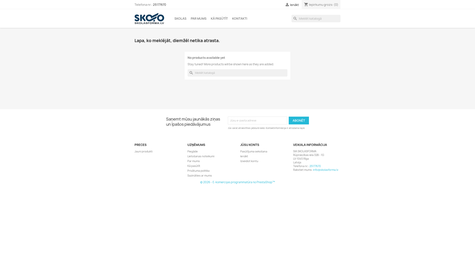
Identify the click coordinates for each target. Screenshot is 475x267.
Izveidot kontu (249, 161)
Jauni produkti (144, 151)
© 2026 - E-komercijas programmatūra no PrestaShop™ (237, 182)
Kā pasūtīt (219, 19)
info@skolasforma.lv (325, 170)
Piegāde (192, 151)
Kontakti (239, 19)
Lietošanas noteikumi (200, 156)
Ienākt (244, 156)
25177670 (159, 5)
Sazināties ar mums (199, 175)
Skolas (180, 19)
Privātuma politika (198, 170)
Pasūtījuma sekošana (253, 151)
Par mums (199, 19)
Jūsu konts (249, 145)
